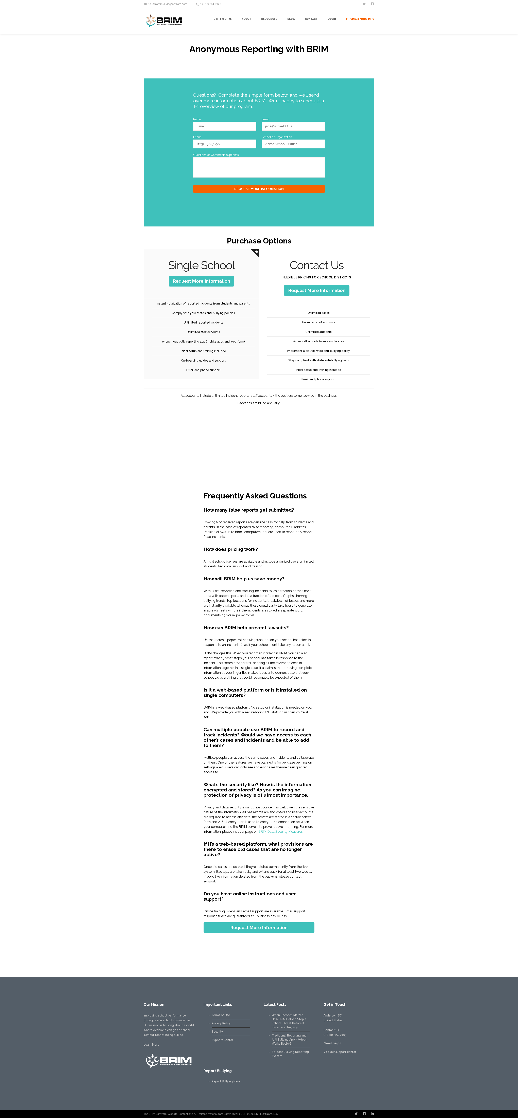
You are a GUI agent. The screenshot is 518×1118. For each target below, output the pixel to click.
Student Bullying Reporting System (290, 1054)
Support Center (222, 1040)
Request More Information (201, 281)
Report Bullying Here (226, 1081)
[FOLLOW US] (365, 3)
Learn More (151, 1044)
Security (217, 1031)
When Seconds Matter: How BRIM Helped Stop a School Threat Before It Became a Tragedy (289, 1021)
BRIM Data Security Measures (280, 831)
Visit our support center (340, 1051)
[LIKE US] (373, 3)
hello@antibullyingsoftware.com (167, 3)
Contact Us (331, 1030)
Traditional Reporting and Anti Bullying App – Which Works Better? (289, 1039)
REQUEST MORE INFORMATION (259, 189)
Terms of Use (221, 1015)
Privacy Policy (221, 1023)
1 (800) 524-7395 (210, 3)
